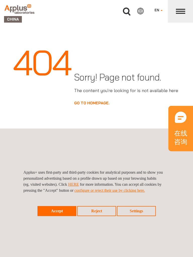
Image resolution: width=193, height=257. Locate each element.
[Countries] (140, 11)
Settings (136, 211)
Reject (96, 211)
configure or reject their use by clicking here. (109, 190)
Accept (57, 211)
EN (157, 10)
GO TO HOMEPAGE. (92, 103)
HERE (73, 184)
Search (127, 12)
